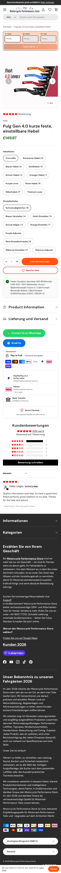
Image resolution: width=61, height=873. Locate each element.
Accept (53, 869)
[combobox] (30, 17)
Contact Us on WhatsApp (26, 333)
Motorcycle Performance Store (23, 861)
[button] (56, 9)
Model (27, 34)
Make (9, 34)
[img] (10, 481)
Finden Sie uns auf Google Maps (20, 638)
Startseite (7, 27)
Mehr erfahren (47, 2)
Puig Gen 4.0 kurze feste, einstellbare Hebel (32, 27)
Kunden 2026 (14, 644)
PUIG (5, 120)
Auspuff (7, 600)
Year (45, 34)
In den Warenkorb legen (39, 262)
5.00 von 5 (38, 431)
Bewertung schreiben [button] (30, 462)
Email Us (16, 343)
